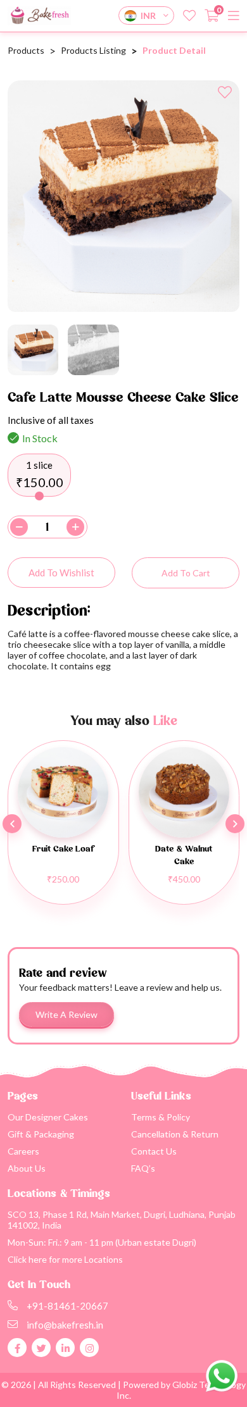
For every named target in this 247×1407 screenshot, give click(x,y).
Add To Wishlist (61, 572)
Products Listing (93, 50)
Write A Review (66, 1014)
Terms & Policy (160, 1117)
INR (148, 15)
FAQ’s (143, 1168)
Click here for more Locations (65, 1259)
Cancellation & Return (174, 1134)
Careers (23, 1151)
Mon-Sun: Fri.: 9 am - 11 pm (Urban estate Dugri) (102, 1242)
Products (26, 50)
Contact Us (154, 1151)
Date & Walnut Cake (183, 855)
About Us (27, 1168)
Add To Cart (186, 572)
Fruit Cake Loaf (63, 849)
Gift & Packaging (41, 1134)
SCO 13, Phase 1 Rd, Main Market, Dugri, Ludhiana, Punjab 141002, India (122, 1219)
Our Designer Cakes (48, 1117)
